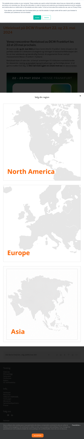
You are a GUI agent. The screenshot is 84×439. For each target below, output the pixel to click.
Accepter (37, 436)
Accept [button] (37, 17)
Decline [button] (46, 17)
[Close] (80, 96)
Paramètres (76, 425)
